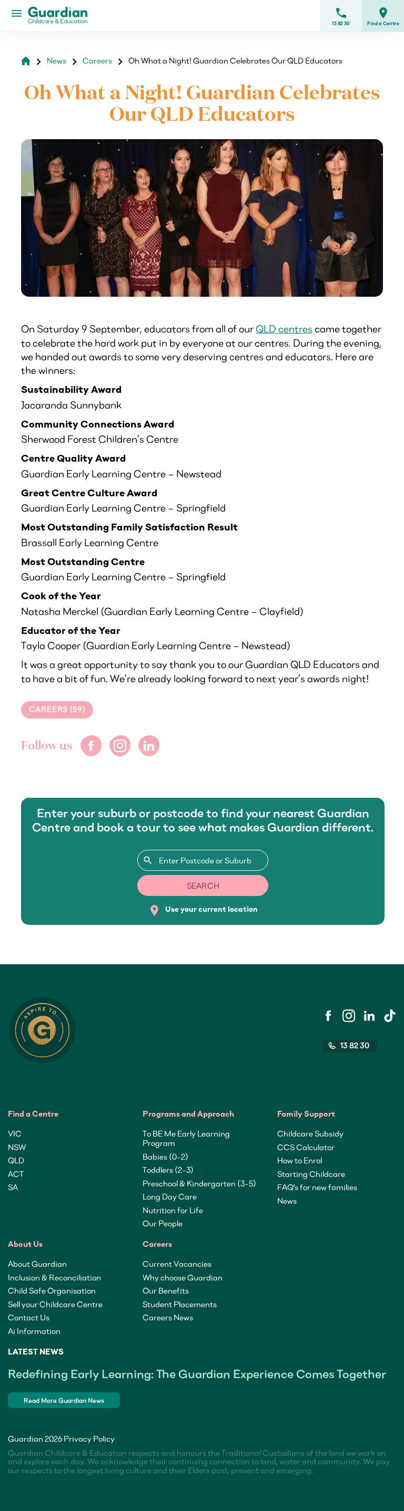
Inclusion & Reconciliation (54, 1277)
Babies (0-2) (165, 1156)
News (287, 1200)
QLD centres (284, 329)
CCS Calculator (306, 1147)
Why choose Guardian (183, 1277)
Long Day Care (170, 1196)
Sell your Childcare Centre (55, 1304)
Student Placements (180, 1304)
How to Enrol (299, 1160)
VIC (15, 1133)
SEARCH (203, 885)
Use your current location (203, 910)
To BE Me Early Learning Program (186, 1138)
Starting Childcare (311, 1174)
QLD (16, 1160)
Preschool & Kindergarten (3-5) (199, 1183)
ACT (16, 1174)
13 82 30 (341, 16)
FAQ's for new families (317, 1187)
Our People (163, 1223)
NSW (17, 1147)
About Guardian (37, 1263)
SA (13, 1187)
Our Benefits (166, 1290)
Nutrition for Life (173, 1210)
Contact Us (28, 1317)
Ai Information (34, 1331)
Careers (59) (57, 709)
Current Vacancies (177, 1263)
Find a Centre (383, 16)
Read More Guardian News (64, 1400)
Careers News (168, 1317)
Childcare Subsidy (310, 1133)
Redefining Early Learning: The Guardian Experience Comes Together (197, 1374)
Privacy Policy (89, 1438)
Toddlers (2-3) (168, 1169)
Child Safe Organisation (52, 1290)
